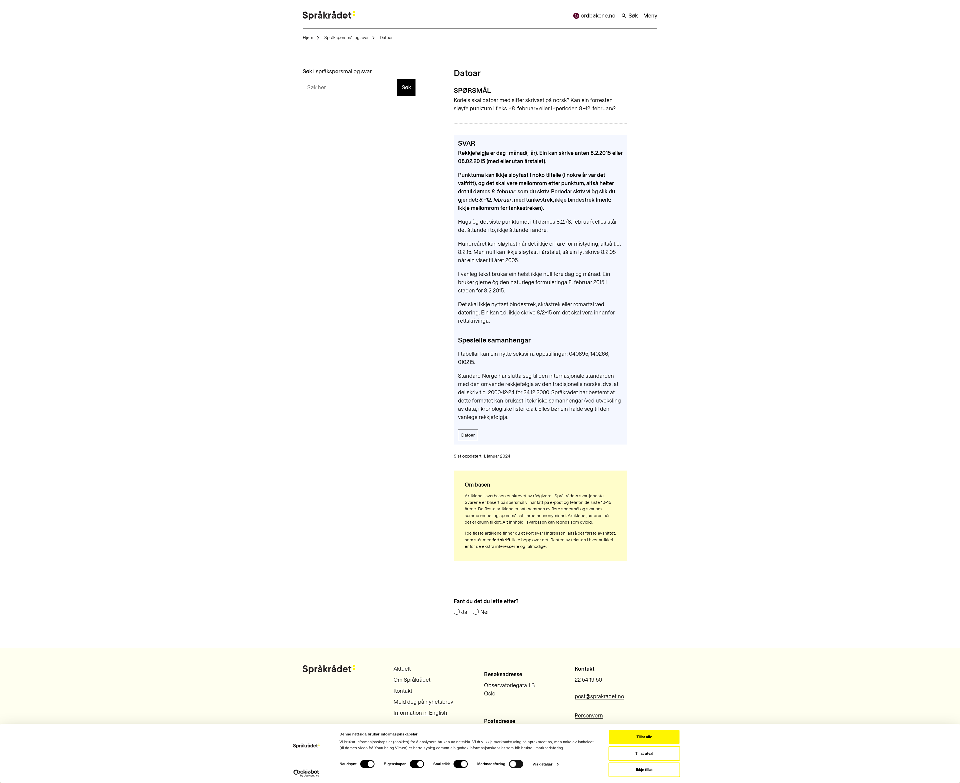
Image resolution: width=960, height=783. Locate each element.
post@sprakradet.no (599, 696)
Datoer (468, 435)
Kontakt (403, 690)
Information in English (420, 712)
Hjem (308, 37)
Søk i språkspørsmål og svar (337, 72)
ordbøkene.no (598, 15)
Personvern (589, 715)
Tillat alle (644, 737)
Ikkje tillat (644, 769)
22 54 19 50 (588, 679)
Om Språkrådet (412, 679)
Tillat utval (644, 753)
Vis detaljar (542, 764)
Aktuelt (402, 668)
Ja (464, 612)
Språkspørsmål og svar (346, 37)
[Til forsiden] (329, 15)
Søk (633, 15)
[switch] (417, 764)
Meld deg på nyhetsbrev (423, 701)
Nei (484, 612)
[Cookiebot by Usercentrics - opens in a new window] (306, 773)
